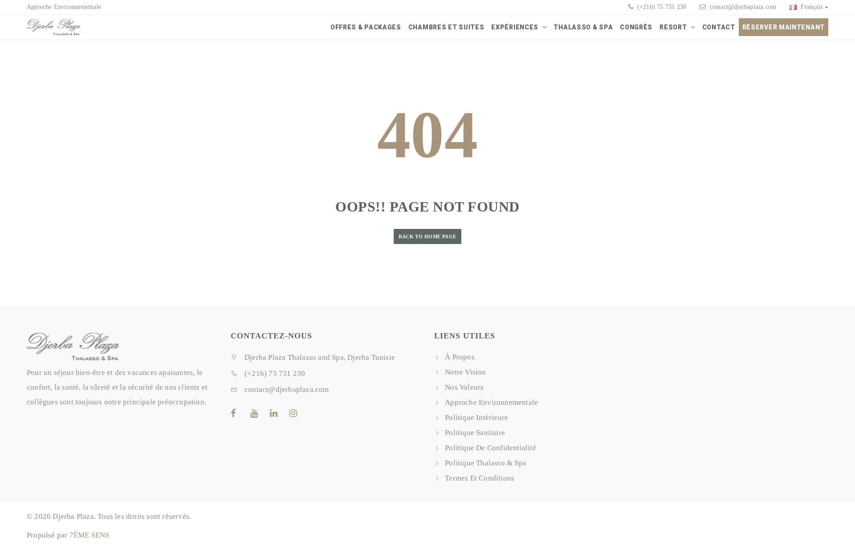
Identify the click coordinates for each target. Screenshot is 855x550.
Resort (674, 27)
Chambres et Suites (446, 27)
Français (810, 7)
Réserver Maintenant (783, 27)
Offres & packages (365, 27)
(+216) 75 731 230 (661, 7)
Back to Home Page (427, 236)
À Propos (460, 357)
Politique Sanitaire (475, 432)
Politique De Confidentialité (490, 448)
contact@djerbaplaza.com (743, 7)
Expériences (515, 27)
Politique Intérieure (476, 417)
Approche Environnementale (64, 7)
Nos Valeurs (464, 387)
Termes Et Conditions (479, 478)
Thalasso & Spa (583, 27)
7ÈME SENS (89, 535)
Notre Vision (465, 372)
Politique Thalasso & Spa (485, 463)
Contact (718, 27)
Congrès (636, 27)
